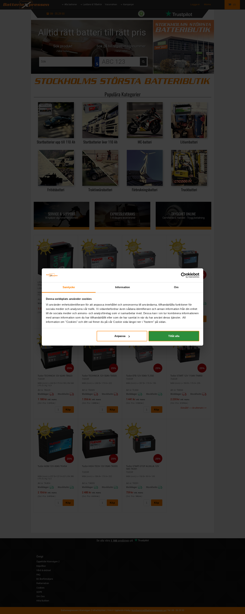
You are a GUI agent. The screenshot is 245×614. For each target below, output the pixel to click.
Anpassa (119, 336)
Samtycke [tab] (69, 287)
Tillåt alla (173, 336)
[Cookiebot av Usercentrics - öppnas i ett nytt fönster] (183, 275)
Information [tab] (122, 287)
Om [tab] (176, 287)
